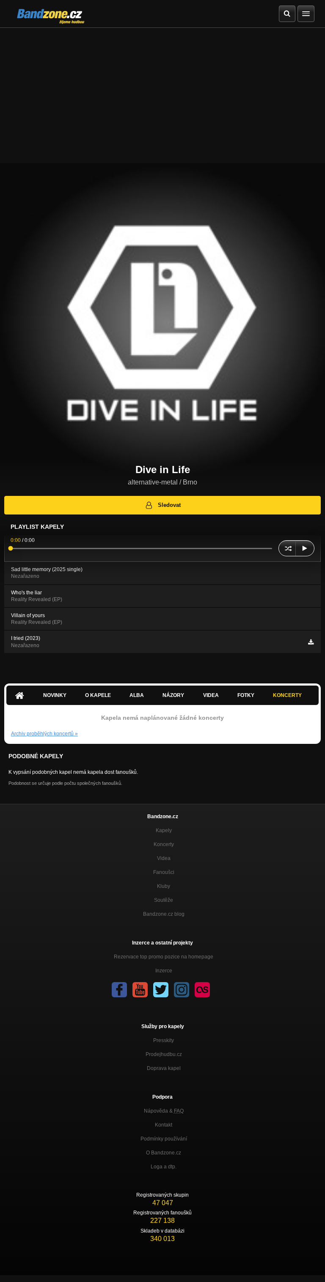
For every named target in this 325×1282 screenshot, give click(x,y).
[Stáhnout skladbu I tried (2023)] (311, 642)
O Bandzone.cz (163, 1153)
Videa (211, 695)
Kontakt (163, 1125)
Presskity (163, 1040)
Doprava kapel (164, 1068)
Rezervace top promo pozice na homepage (163, 957)
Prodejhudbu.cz (164, 1054)
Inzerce (163, 971)
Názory (173, 695)
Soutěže (163, 900)
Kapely (164, 830)
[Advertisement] (162, 91)
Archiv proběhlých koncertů (44, 734)
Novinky (54, 695)
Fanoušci (163, 872)
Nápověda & (164, 1111)
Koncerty (287, 695)
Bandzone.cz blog (164, 914)
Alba (136, 695)
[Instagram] (181, 989)
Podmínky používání (163, 1139)
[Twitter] (160, 989)
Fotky (245, 695)
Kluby (163, 886)
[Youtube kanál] (140, 989)
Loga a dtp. (163, 1167)
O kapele (98, 695)
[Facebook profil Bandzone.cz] (119, 989)
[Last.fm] (202, 989)
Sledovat (169, 505)
